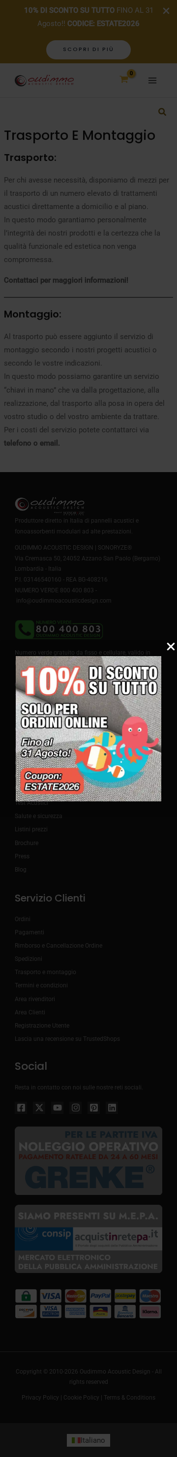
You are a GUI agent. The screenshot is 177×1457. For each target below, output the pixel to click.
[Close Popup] (171, 647)
